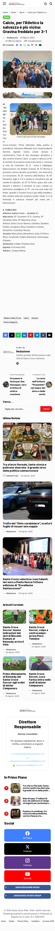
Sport (21, 12)
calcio (26, 318)
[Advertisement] (27, 283)
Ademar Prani (12, 476)
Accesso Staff (48, 921)
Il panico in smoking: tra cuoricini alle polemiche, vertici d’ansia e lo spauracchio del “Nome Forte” (35, 816)
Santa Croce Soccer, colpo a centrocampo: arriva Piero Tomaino (38, 633)
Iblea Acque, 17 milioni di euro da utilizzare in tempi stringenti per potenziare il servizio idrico (36, 802)
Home (5, 12)
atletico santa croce (12, 318)
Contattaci (35, 921)
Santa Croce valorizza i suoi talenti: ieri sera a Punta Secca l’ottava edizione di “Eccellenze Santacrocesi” (26, 584)
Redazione (12, 38)
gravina (35, 318)
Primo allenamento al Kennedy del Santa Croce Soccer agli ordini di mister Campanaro (14, 681)
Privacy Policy (22, 921)
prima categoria (10, 322)
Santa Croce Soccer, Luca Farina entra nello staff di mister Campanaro (40, 680)
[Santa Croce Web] (16, 3)
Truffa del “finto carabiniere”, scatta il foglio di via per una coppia (27, 525)
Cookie (11, 921)
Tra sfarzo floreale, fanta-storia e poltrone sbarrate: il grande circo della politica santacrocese (24, 467)
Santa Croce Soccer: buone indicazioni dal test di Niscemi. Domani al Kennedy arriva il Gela (13, 636)
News (13, 12)
